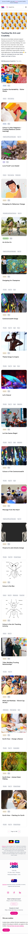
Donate (15, 913)
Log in (16, 1)
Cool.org (4, 846)
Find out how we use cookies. (15, 926)
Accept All (6, 930)
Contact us (14, 904)
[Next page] (19, 831)
